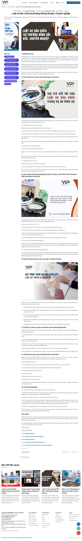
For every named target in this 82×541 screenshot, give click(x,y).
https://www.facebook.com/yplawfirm (34, 436)
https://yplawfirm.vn (30, 439)
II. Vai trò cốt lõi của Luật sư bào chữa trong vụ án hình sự (11, 60)
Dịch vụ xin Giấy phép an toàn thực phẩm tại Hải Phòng (71, 491)
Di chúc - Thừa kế (45, 525)
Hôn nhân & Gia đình (46, 523)
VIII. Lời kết (7, 84)
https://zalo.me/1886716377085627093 (35, 442)
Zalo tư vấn (72, 518)
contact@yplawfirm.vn (29, 433)
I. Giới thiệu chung (9, 56)
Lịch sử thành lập (59, 518)
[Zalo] (74, 537)
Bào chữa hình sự (26, 452)
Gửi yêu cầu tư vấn (74, 520)
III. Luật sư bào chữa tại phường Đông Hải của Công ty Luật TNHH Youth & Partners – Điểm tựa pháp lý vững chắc (11, 64)
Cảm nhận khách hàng (60, 519)
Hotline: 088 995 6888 (73, 2)
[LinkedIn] (76, 537)
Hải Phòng (64, 56)
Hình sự (43, 519)
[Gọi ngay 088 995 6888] (78, 528)
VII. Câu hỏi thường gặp (10, 81)
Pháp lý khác (44, 527)
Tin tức (52, 2)
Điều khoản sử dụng (14, 530)
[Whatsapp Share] (75, 452)
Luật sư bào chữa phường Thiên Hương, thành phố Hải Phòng (31, 491)
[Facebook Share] (70, 452)
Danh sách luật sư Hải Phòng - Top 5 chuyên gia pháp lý (39, 445)
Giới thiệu (57, 514)
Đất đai (43, 521)
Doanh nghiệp (45, 514)
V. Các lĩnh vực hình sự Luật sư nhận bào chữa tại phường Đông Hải (11, 73)
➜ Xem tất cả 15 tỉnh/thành (34, 525)
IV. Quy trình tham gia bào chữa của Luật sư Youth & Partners (11, 69)
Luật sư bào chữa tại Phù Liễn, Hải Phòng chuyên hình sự (50, 491)
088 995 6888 (8, 519)
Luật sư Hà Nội (31, 514)
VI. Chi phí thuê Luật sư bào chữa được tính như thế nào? (10, 77)
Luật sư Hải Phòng (59, 10)
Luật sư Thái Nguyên (33, 519)
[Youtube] (71, 537)
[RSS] (79, 537)
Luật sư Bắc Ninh (32, 518)
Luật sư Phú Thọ (32, 521)
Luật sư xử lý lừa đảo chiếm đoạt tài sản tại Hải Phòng (10, 491)
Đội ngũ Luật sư (59, 516)
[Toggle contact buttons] (78, 533)
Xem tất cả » (4, 467)
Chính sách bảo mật (5, 530)
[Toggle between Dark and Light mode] (59, 3)
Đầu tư (43, 516)
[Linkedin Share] (72, 452)
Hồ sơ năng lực (58, 521)
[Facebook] (69, 537)
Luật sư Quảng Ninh (32, 523)
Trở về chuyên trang (24, 457)
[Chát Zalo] (78, 524)
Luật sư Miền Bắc (8, 537)
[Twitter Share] (68, 452)
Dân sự (43, 518)
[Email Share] (77, 452)
